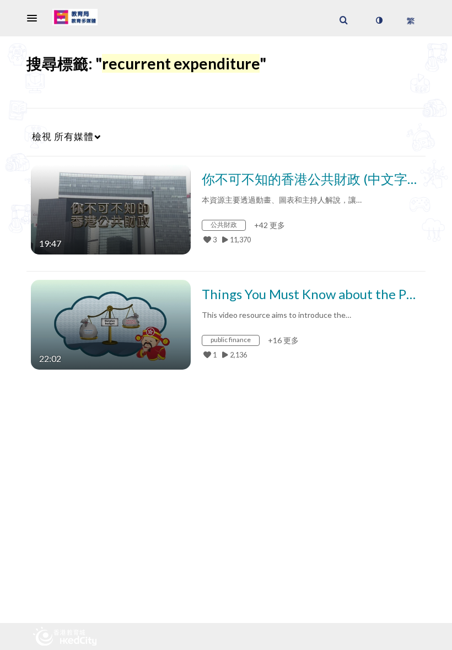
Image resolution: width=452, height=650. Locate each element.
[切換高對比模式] (378, 20)
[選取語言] (410, 20)
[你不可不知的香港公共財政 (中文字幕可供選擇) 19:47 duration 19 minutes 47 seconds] (111, 208)
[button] (35, 18)
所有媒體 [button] (63, 136)
